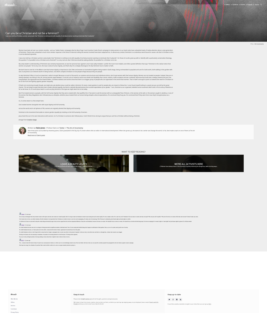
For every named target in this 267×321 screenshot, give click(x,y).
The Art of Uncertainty (75, 128)
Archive (243, 4)
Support (249, 4)
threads (10, 5)
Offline (228, 4)
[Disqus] (133, 193)
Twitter (62, 128)
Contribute (235, 4)
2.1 (16, 5)
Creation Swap (31, 120)
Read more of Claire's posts (36, 135)
